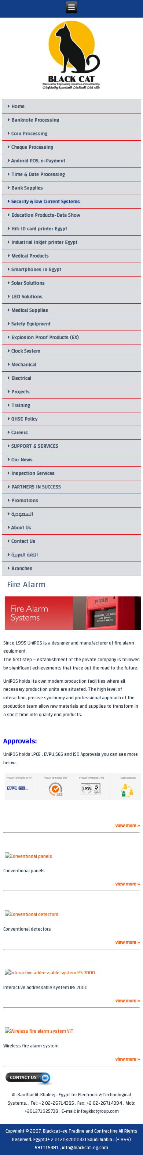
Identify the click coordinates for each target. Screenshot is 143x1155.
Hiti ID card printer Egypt (39, 229)
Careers (19, 432)
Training (20, 405)
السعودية (22, 514)
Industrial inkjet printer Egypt (44, 242)
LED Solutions (27, 297)
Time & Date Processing (38, 174)
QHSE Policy (24, 419)
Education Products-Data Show (45, 215)
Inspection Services (33, 473)
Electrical (21, 378)
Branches (21, 568)
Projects (20, 392)
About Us (21, 528)
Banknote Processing (35, 120)
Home (18, 106)
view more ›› (127, 825)
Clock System (25, 351)
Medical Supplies (29, 310)
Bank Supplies (27, 188)
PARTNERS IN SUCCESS (36, 487)
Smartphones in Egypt (36, 269)
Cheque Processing (32, 147)
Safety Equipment (31, 324)
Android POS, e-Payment (38, 161)
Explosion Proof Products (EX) (45, 337)
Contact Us (23, 541)
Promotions (24, 500)
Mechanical (23, 364)
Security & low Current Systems (45, 201)
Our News (22, 460)
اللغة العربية (24, 555)
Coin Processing (29, 133)
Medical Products (30, 256)
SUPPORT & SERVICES (34, 446)
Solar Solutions (28, 283)
